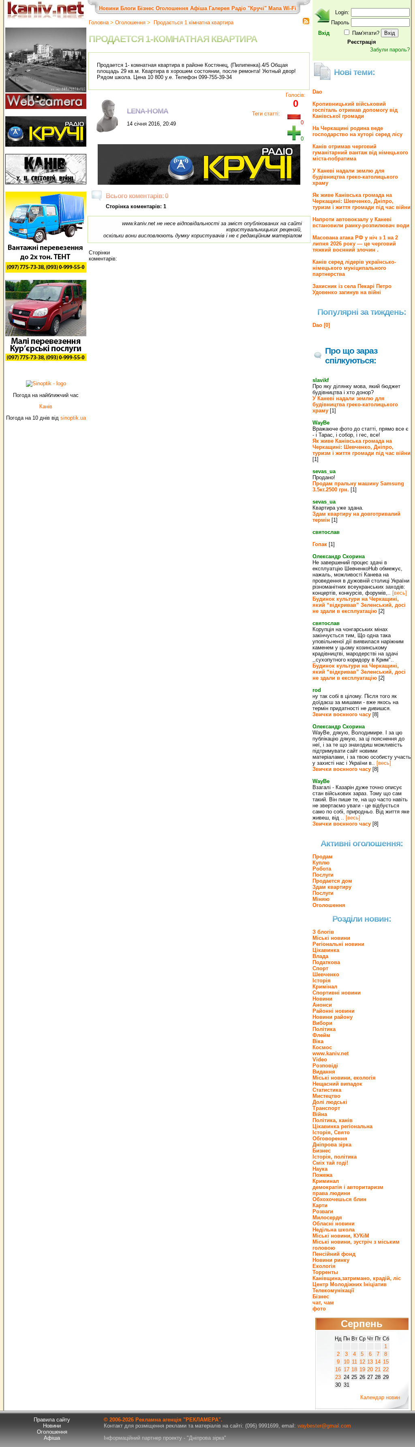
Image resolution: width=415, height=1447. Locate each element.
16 (338, 1369)
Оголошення (172, 8)
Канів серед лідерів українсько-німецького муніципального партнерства (354, 268)
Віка (317, 1041)
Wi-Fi (289, 8)
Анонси (322, 1005)
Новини (109, 8)
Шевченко (325, 974)
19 (362, 1369)
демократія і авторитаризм (347, 1187)
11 (354, 1362)
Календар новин (380, 1397)
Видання (323, 1072)
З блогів (323, 932)
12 (362, 1362)
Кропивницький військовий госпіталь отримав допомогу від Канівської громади (355, 110)
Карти (319, 1205)
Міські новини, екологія (344, 1078)
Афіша (198, 8)
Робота (321, 869)
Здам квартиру (331, 887)
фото (319, 1309)
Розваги (322, 1211)
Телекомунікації (333, 1290)
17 (346, 1369)
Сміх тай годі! (330, 1163)
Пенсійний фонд (333, 1254)
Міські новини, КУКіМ (340, 1236)
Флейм (321, 1035)
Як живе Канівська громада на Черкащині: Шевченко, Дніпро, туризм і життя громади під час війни (361, 201)
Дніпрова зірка (331, 1145)
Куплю (320, 863)
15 (386, 1362)
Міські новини (331, 938)
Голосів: (296, 95)
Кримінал (324, 987)
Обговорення (329, 1138)
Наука (319, 1169)
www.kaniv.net (330, 1053)
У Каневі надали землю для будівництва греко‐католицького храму (355, 177)
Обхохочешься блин (339, 1199)
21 (378, 1369)
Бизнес (321, 1151)
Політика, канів (332, 1120)
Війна (319, 1114)
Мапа (275, 8)
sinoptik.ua (73, 418)
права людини (331, 1193)
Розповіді (325, 1066)
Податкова (326, 962)
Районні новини (333, 1011)
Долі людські (329, 1102)
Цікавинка (325, 950)
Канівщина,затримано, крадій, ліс (356, 1278)
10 (346, 1362)
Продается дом (332, 881)
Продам (322, 857)
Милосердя (327, 1217)
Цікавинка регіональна (342, 1126)
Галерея (219, 8)
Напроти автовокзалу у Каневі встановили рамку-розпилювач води (360, 222)
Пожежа (322, 1175)
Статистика (326, 1090)
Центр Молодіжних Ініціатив (349, 1284)
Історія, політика (334, 1157)
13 (370, 1362)
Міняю (320, 899)
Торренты (325, 1272)
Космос (322, 1047)
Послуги (323, 875)
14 (378, 1362)
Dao (317, 92)
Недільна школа (333, 1230)
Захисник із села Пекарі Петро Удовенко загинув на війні (351, 289)
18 (354, 1369)
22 (386, 1369)
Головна (99, 22)
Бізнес (145, 8)
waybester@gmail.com (324, 1426)
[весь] (399, 593)
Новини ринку (330, 1260)
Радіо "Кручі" (249, 8)
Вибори (322, 1023)
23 (338, 1377)
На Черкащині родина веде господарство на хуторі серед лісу (357, 131)
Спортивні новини (336, 993)
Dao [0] (321, 325)
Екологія (324, 1266)
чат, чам (323, 1303)
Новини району (332, 1017)
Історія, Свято (331, 1132)
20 (370, 1369)
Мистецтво (326, 1096)
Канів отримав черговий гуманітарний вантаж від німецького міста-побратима (360, 152)
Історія (321, 980)
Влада (320, 956)
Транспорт (326, 1108)
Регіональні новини (338, 944)
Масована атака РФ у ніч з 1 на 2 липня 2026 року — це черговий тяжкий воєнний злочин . (355, 244)
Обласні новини (333, 1224)
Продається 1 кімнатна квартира (192, 22)
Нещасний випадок (337, 1084)
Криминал (325, 1181)
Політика (324, 1029)
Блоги (128, 8)
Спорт (320, 968)
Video (319, 1059)
